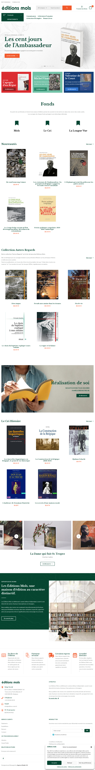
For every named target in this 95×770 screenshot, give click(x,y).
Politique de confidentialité (74, 766)
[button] (91, 747)
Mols (17, 130)
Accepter (54, 763)
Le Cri (47, 130)
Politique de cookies (62, 766)
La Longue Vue (78, 130)
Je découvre (81, 51)
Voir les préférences (85, 763)
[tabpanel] (47, 46)
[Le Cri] (47, 123)
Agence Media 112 (22, 765)
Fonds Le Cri (16, 2)
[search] (67, 8)
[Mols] (16, 123)
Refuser (69, 763)
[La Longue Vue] (78, 123)
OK (87, 730)
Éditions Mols (5, 2)
